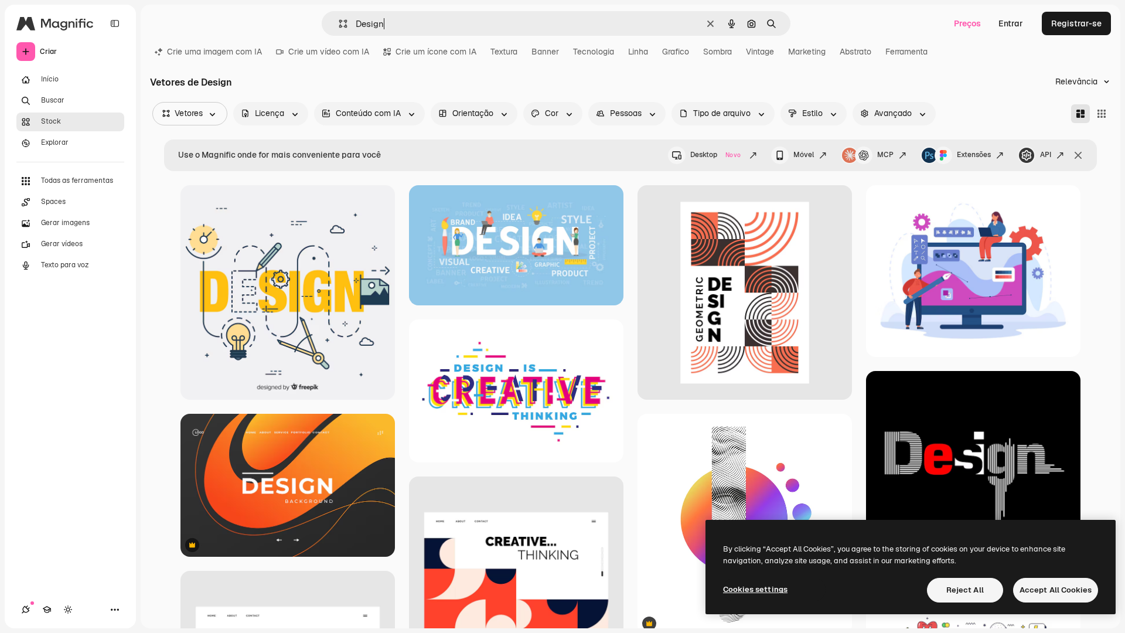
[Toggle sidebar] (114, 23)
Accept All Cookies (1056, 590)
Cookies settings (755, 589)
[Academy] (47, 609)
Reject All (965, 590)
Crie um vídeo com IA (328, 51)
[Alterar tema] (68, 609)
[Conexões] (25, 609)
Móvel (803, 154)
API (1045, 154)
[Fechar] (1078, 155)
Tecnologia (593, 51)
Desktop (715, 154)
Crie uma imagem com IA (214, 51)
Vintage (760, 51)
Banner (545, 51)
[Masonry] (1080, 113)
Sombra (717, 51)
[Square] (1101, 113)
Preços (967, 23)
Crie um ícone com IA (436, 51)
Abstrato (855, 51)
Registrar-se (1076, 23)
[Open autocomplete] (338, 23)
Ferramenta (906, 51)
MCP (885, 154)
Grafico (675, 51)
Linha (638, 51)
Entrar (1010, 23)
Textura (503, 51)
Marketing (807, 51)
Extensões (974, 154)
